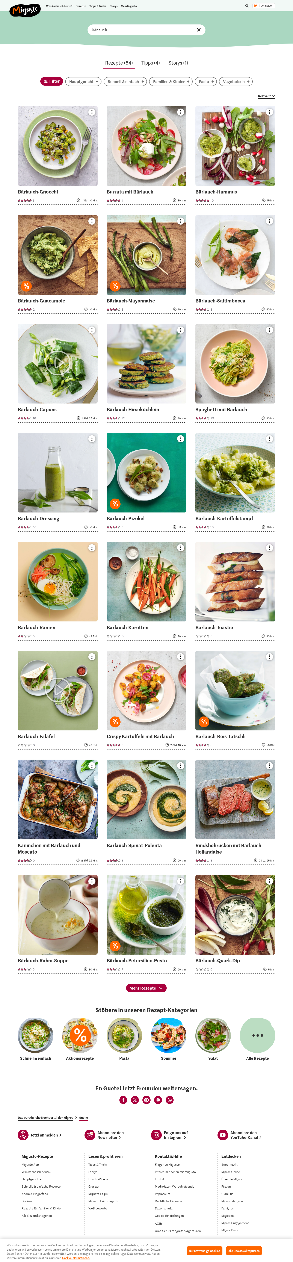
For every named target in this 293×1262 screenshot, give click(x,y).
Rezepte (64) (119, 62)
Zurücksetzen (199, 30)
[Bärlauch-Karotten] (146, 592)
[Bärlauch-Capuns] (58, 374)
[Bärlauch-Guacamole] (58, 265)
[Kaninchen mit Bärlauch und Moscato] (58, 814)
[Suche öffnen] (247, 6)
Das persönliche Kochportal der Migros (45, 1117)
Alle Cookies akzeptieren (244, 1251)
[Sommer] (168, 1039)
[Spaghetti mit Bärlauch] (235, 374)
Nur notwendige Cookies (204, 1251)
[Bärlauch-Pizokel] (146, 483)
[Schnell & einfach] (35, 1039)
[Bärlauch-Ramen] (58, 592)
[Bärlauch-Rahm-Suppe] (58, 925)
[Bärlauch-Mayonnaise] (146, 265)
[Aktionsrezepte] (80, 1039)
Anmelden (267, 5)
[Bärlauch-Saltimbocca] (235, 265)
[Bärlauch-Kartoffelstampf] (235, 483)
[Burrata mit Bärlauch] (146, 156)
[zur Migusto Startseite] (25, 7)
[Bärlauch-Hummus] (235, 156)
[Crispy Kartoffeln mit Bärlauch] (146, 701)
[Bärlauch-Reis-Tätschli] (235, 701)
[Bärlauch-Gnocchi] (58, 156)
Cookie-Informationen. (76, 1258)
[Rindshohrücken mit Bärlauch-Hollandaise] (235, 814)
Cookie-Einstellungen (169, 1216)
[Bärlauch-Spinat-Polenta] (146, 814)
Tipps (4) (150, 62)
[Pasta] (124, 1039)
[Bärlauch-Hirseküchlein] (146, 374)
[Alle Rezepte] (257, 1039)
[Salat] (213, 1039)
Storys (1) (178, 62)
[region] (146, 1250)
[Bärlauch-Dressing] (58, 483)
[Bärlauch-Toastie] (235, 592)
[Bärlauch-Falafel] (58, 701)
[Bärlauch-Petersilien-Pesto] (146, 925)
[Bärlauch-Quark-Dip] (235, 925)
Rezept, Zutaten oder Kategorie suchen (146, 29)
